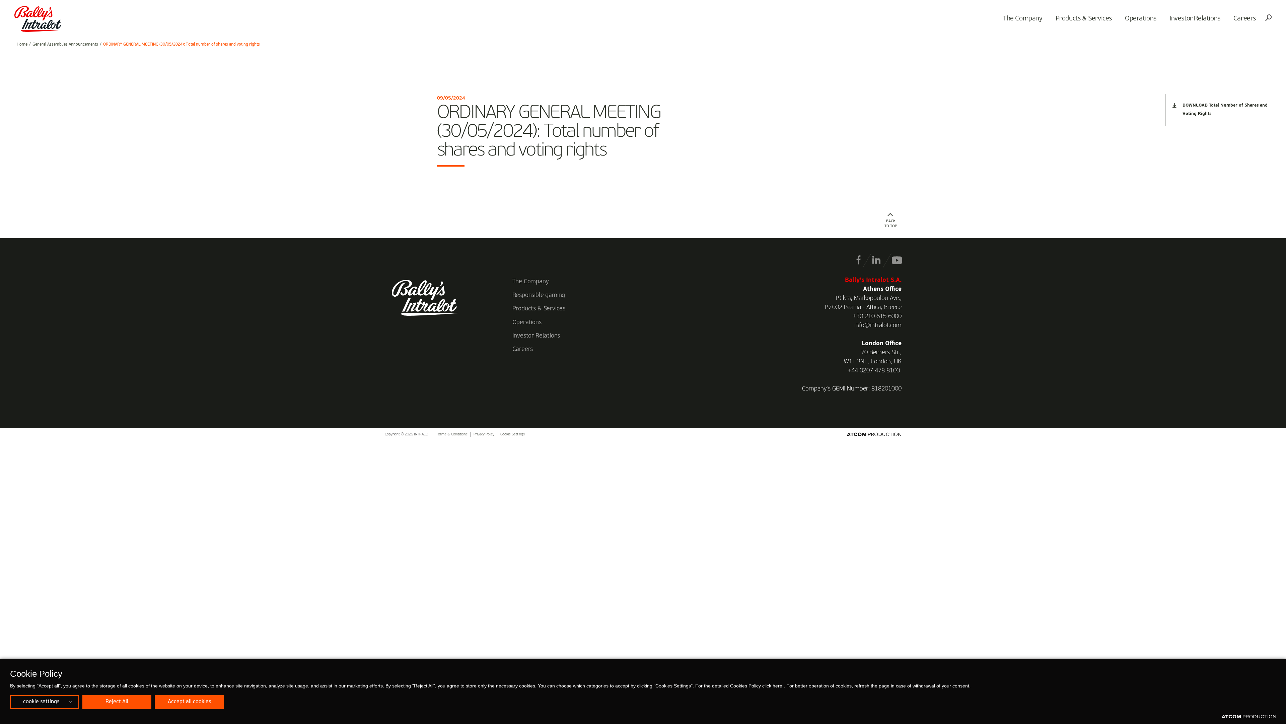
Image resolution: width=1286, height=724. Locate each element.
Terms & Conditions (452, 434)
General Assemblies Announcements (65, 45)
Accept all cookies (189, 702)
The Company (1023, 18)
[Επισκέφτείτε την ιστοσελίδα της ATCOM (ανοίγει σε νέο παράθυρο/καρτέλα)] (1249, 717)
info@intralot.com (878, 325)
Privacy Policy (484, 434)
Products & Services (1084, 18)
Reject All (116, 702)
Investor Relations (1194, 18)
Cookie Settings (512, 434)
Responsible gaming (538, 295)
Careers (1244, 18)
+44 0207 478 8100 (874, 371)
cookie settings (41, 702)
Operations (1140, 18)
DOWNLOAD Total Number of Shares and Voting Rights (1225, 109)
